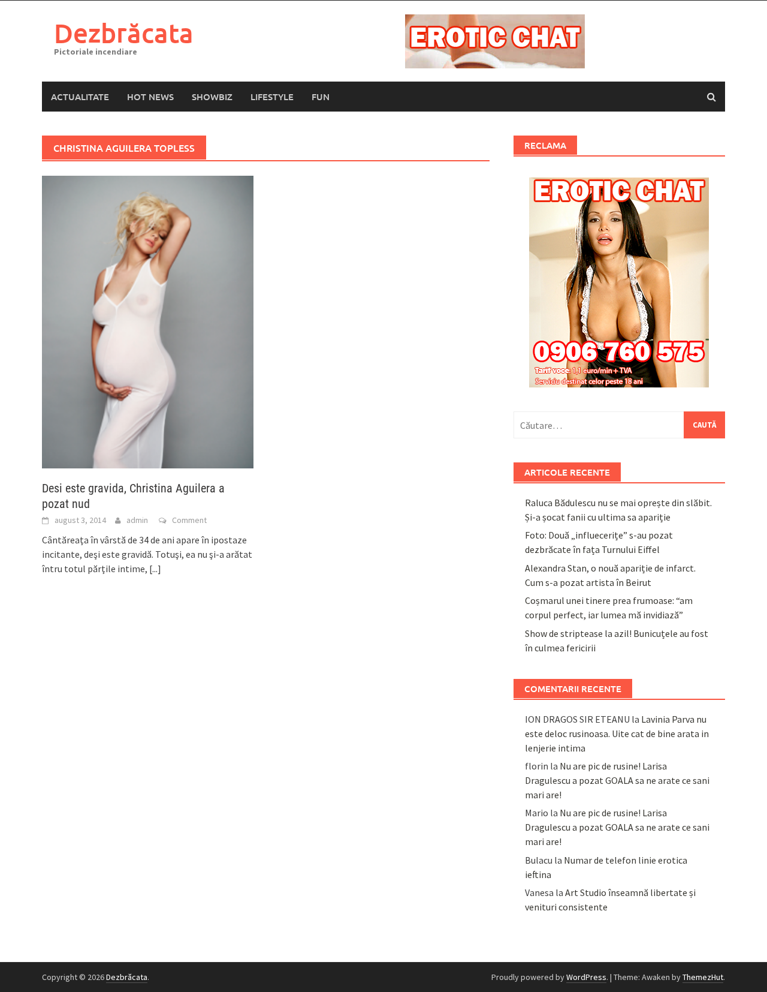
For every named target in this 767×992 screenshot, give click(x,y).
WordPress (586, 977)
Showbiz (212, 97)
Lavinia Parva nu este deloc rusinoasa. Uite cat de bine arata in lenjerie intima (617, 733)
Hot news (150, 97)
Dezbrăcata (124, 32)
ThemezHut (703, 977)
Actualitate (80, 97)
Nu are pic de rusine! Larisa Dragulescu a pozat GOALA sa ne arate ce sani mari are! (617, 780)
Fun (321, 97)
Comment (189, 520)
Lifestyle (272, 97)
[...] (155, 569)
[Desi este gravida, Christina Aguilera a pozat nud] (147, 321)
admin (137, 520)
